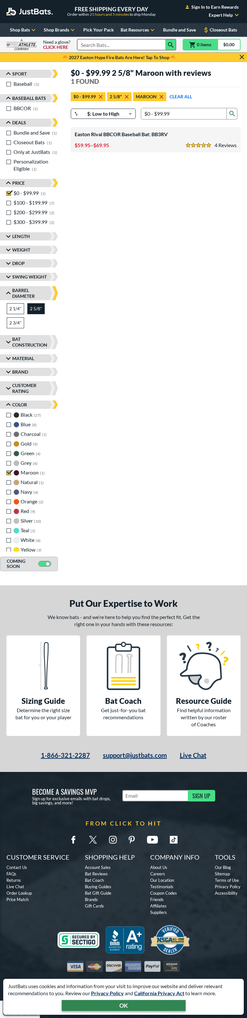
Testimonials (161, 886)
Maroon (146, 96)
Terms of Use (227, 880)
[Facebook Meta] (73, 840)
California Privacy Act (159, 993)
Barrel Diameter (23, 293)
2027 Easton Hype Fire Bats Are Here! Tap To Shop (119, 57)
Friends (157, 899)
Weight (21, 249)
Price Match (17, 899)
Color (19, 404)
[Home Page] (29, 11)
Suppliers (158, 912)
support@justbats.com (135, 755)
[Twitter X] (93, 840)
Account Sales (98, 867)
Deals (19, 122)
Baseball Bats (29, 98)
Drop (18, 263)
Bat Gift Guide (98, 893)
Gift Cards (94, 905)
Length (21, 236)
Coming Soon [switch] (16, 563)
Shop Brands (56, 29)
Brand (20, 372)
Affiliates (158, 905)
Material (23, 358)
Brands (91, 899)
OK (123, 1005)
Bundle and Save (179, 29)
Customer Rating (24, 388)
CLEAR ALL (180, 96)
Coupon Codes (163, 893)
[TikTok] (174, 840)
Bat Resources (135, 29)
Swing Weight (29, 276)
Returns (13, 880)
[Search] (170, 44)
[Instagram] (113, 840)
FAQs (11, 873)
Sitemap (222, 873)
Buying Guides (98, 886)
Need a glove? (56, 45)
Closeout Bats (223, 29)
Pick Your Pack (98, 29)
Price (18, 183)
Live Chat (193, 755)
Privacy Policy (107, 993)
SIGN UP (201, 796)
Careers (157, 873)
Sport (19, 73)
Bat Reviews (96, 873)
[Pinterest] (131, 840)
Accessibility (226, 893)
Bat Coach (94, 880)
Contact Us (16, 867)
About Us (158, 867)
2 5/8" (116, 96)
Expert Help (221, 15)
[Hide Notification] (242, 57)
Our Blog (223, 867)
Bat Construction (29, 342)
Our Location (162, 880)
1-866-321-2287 (65, 755)
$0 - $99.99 (84, 96)
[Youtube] (152, 840)
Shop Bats (20, 29)
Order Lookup (19, 893)
